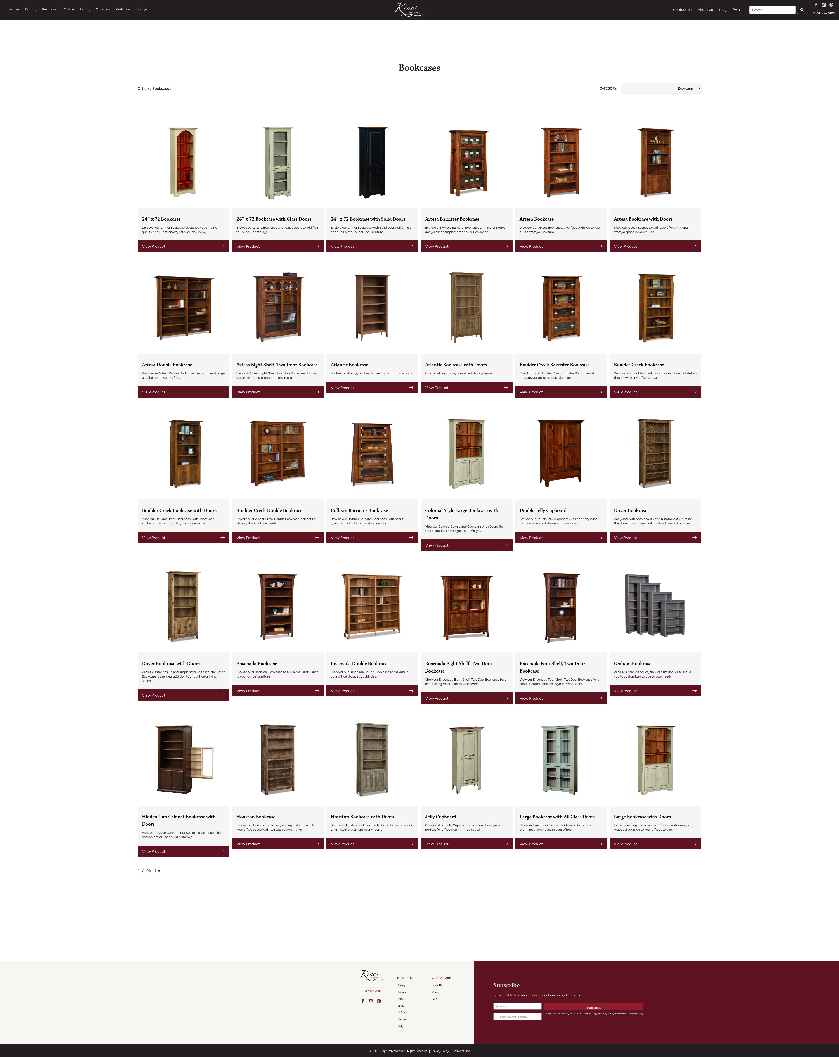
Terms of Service (628, 1013)
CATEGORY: (608, 88)
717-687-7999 (373, 991)
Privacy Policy (606, 1013)
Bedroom (49, 9)
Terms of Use (461, 1051)
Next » (153, 870)
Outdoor (123, 9)
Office (69, 9)
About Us (705, 9)
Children (103, 9)
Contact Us (682, 9)
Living (85, 9)
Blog (722, 9)
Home (14, 9)
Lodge (142, 9)
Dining (30, 9)
